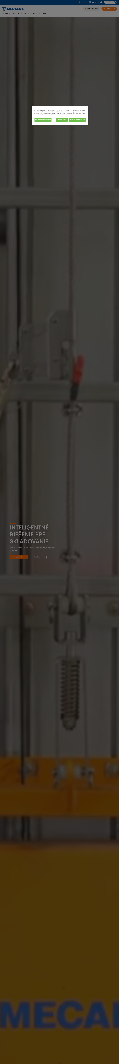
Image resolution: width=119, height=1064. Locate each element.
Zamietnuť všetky (61, 119)
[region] (60, 115)
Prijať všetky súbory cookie (77, 119)
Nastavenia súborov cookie (43, 119)
